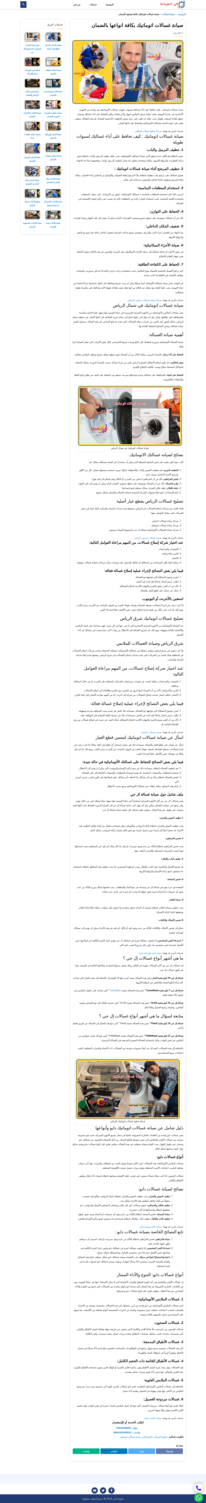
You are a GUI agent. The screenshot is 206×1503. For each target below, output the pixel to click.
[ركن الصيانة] (173, 4)
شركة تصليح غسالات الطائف (148, 131)
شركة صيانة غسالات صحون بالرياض (144, 300)
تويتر (141, 1452)
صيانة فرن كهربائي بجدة (150, 953)
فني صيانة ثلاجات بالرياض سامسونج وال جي (32, 48)
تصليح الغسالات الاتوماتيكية (154, 1436)
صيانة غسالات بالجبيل (151, 732)
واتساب (84, 1452)
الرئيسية (110, 4)
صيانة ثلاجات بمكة (152, 1418)
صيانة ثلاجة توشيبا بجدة (150, 1226)
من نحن (76, 4)
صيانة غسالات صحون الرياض (147, 537)
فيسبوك (167, 1452)
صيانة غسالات (168, 14)
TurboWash (115, 990)
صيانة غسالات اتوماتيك (130, 1436)
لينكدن (112, 1452)
